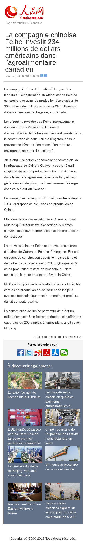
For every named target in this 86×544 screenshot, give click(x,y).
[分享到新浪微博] (38, 352)
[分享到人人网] (55, 352)
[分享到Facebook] (20, 352)
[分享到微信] (64, 352)
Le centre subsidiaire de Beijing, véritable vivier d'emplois (23, 470)
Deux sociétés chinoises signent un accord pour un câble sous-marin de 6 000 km (60, 512)
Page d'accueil (15, 23)
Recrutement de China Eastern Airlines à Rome (24, 508)
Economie (35, 23)
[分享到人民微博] (46, 352)
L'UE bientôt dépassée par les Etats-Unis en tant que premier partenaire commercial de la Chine (24, 438)
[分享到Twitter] (29, 352)
